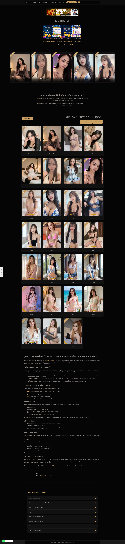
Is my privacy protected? (62, 530)
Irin (93, 218)
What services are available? (62, 521)
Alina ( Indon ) (52, 154)
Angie (72, 346)
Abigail (52, 250)
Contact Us (62, 2)
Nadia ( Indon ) (31, 154)
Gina (52, 218)
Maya (31, 314)
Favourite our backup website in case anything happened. (62, 41)
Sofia (52, 346)
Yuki (52, 282)
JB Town (29, 394)
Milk (31, 218)
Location (45, 2)
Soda (93, 154)
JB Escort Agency (31, 2)
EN (78, 2)
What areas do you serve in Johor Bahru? (62, 503)
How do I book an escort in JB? (62, 507)
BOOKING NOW (71, 2)
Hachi (93, 282)
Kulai (28, 396)
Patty (73, 154)
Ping (93, 250)
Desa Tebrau (30, 393)
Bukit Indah (30, 391)
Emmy (31, 282)
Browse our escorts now (59, 465)
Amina (72, 314)
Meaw (52, 186)
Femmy (31, 346)
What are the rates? (62, 526)
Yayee (31, 250)
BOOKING (98, 121)
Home (38, 2)
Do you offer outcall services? (62, 512)
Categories (27, 118)
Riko (52, 314)
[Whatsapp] (3, 541)
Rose (93, 314)
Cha (73, 186)
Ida (93, 186)
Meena (72, 282)
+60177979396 (87, 121)
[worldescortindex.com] (42, 474)
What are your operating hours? (62, 517)
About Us (53, 2)
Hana (31, 186)
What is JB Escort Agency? (62, 498)
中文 (81, 2)
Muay (72, 218)
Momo (72, 250)
